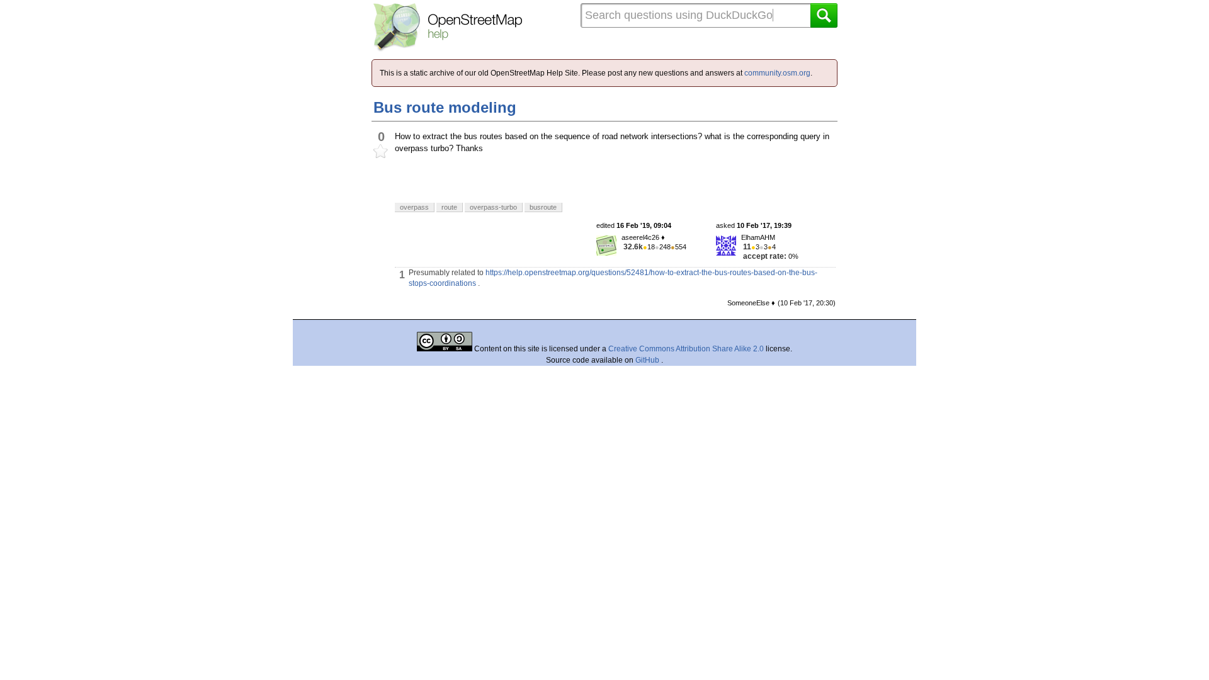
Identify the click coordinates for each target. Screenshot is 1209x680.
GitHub (648, 360)
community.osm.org (777, 73)
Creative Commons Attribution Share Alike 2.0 (686, 348)
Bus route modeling (444, 107)
